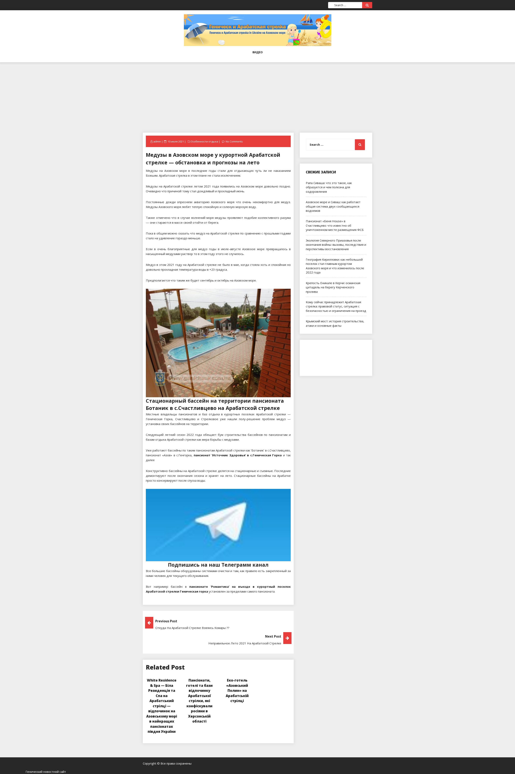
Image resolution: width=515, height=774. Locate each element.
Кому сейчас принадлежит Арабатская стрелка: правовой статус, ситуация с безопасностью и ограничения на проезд (336, 306)
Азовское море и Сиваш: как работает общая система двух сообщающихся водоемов (333, 206)
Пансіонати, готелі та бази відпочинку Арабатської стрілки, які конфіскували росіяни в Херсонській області (199, 701)
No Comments (234, 141)
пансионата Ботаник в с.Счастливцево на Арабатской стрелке (215, 404)
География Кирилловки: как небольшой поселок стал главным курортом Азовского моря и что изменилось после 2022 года (335, 265)
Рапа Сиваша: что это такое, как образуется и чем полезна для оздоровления (329, 187)
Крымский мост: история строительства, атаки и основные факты (335, 323)
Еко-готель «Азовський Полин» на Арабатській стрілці (237, 690)
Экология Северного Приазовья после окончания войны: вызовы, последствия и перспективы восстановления (336, 244)
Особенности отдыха (204, 141)
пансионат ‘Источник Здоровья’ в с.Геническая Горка (238, 455)
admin (157, 141)
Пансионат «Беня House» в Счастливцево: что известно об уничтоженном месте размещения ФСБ (335, 225)
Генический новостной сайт (46, 772)
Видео (257, 52)
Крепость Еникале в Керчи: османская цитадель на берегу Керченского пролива (333, 287)
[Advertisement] (257, 90)
